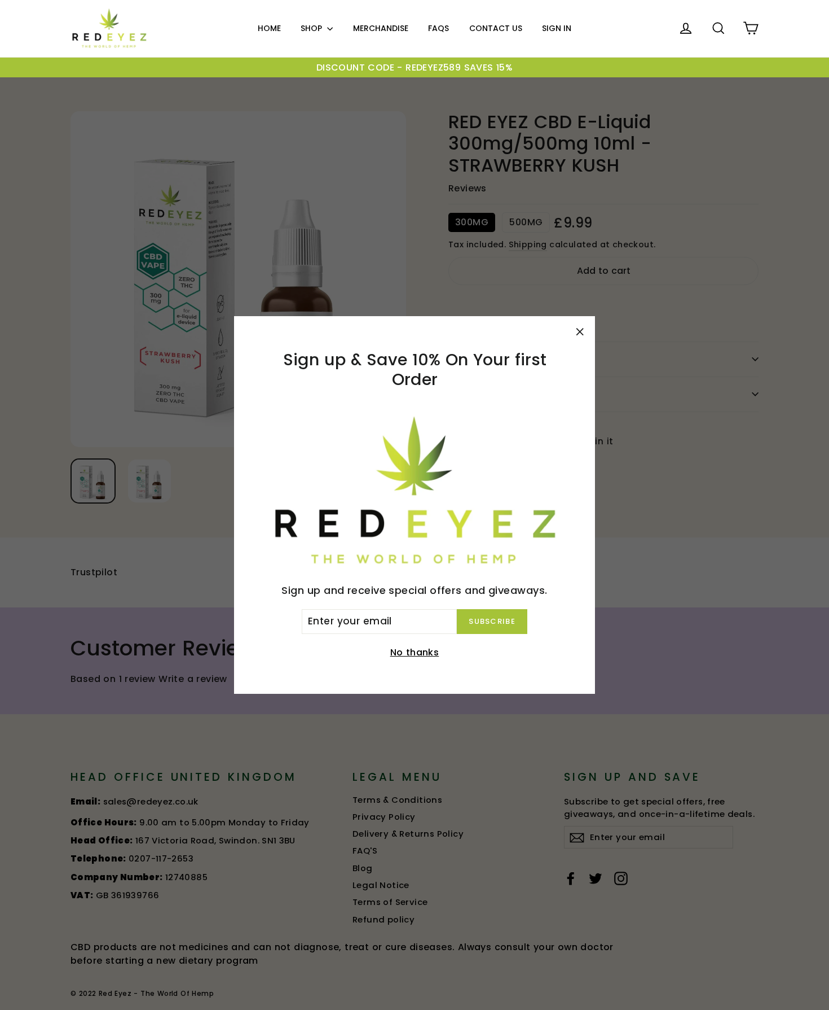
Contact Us (495, 28)
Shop (312, 28)
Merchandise (380, 28)
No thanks (414, 652)
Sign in (556, 28)
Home (269, 28)
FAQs (438, 28)
